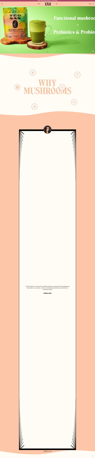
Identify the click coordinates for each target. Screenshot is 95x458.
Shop (39, 3)
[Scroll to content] (47, 52)
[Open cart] (93, 4)
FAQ (56, 3)
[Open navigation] (1, 3)
